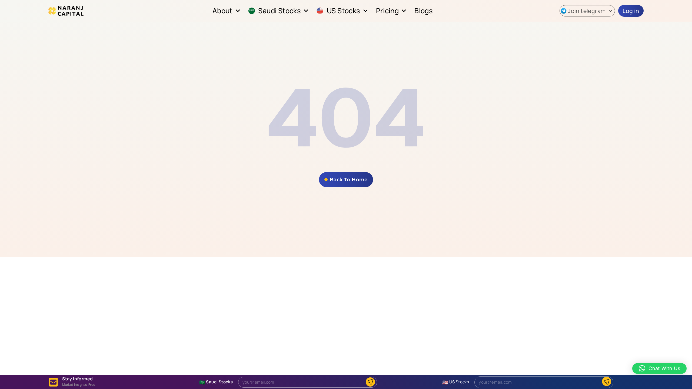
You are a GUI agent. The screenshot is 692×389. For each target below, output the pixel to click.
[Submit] (370, 382)
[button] (587, 11)
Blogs (423, 10)
